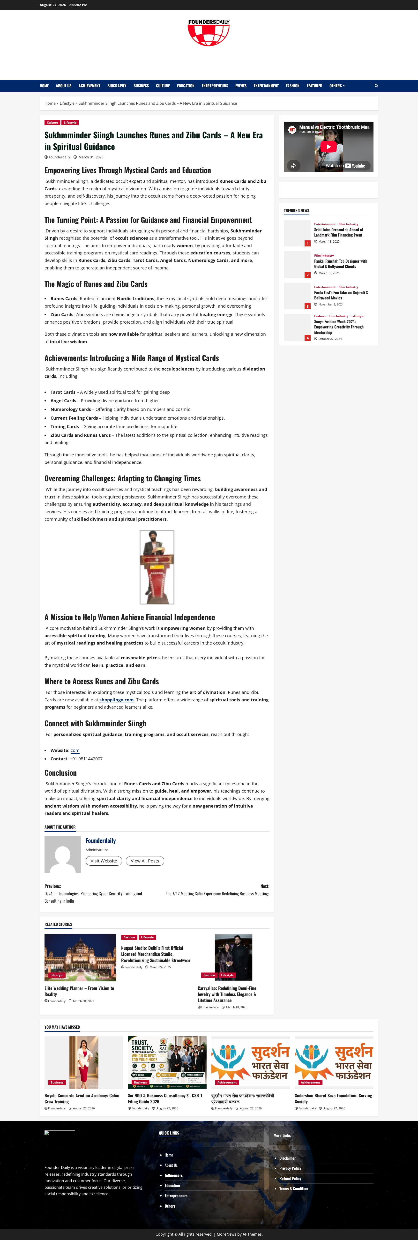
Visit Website (104, 861)
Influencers (174, 1175)
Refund (285, 1178)
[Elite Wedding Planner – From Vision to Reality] (80, 957)
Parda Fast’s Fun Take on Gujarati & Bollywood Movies (297, 296)
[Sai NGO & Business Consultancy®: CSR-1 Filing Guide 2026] (167, 1062)
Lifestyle (70, 122)
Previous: (93, 893)
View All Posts (145, 861)
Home (44, 86)
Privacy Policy (290, 1168)
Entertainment (266, 86)
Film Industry (348, 224)
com (75, 750)
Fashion (292, 86)
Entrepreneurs (215, 86)
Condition (300, 1188)
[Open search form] (376, 85)
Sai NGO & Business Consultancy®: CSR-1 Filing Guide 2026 (165, 1098)
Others (335, 86)
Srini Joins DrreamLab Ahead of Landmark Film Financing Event (297, 233)
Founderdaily (59, 157)
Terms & (286, 1188)
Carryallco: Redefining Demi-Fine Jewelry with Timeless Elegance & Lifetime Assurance (227, 994)
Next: (217, 890)
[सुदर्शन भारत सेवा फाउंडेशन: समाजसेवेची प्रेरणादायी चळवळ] (250, 1062)
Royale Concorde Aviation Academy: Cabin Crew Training (82, 1098)
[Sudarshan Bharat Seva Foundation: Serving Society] (334, 1062)
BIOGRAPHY (116, 86)
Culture (163, 86)
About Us (63, 86)
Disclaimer (287, 1158)
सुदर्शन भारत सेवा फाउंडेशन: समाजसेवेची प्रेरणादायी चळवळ (242, 1098)
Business (141, 86)
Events (240, 86)
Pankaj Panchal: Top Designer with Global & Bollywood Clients (297, 264)
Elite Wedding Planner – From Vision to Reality (79, 991)
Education (185, 86)
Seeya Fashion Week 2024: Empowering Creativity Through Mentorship (297, 327)
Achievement (89, 86)
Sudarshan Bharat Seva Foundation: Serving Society (333, 1098)
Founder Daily (209, 61)
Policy (296, 1178)
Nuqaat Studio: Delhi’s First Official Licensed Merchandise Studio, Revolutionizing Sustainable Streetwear (155, 954)
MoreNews (226, 1234)
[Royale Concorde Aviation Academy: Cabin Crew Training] (84, 1062)
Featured (314, 86)
